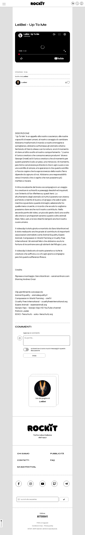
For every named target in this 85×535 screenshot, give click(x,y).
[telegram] (66, 484)
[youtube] (42, 484)
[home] (38, 3)
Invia (34, 355)
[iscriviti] (63, 499)
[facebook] (19, 484)
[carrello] (73, 3)
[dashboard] (81, 3)
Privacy (1, 524)
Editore (41, 514)
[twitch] (54, 484)
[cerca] (77, 3)
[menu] (3, 3)
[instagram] (31, 484)
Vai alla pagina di (42, 400)
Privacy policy (48, 526)
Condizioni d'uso (37, 526)
